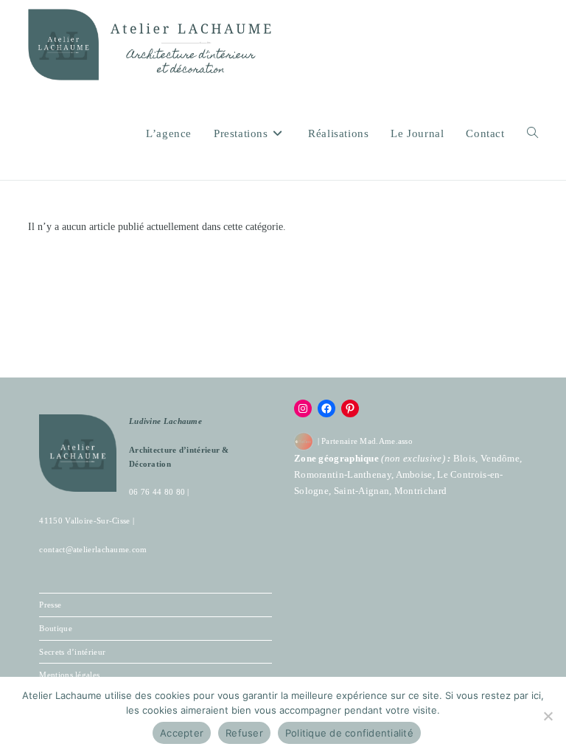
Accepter (181, 733)
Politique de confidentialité (349, 733)
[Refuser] (547, 716)
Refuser (244, 733)
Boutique (55, 628)
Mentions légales (69, 674)
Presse (50, 604)
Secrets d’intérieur (72, 651)
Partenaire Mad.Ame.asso (367, 440)
